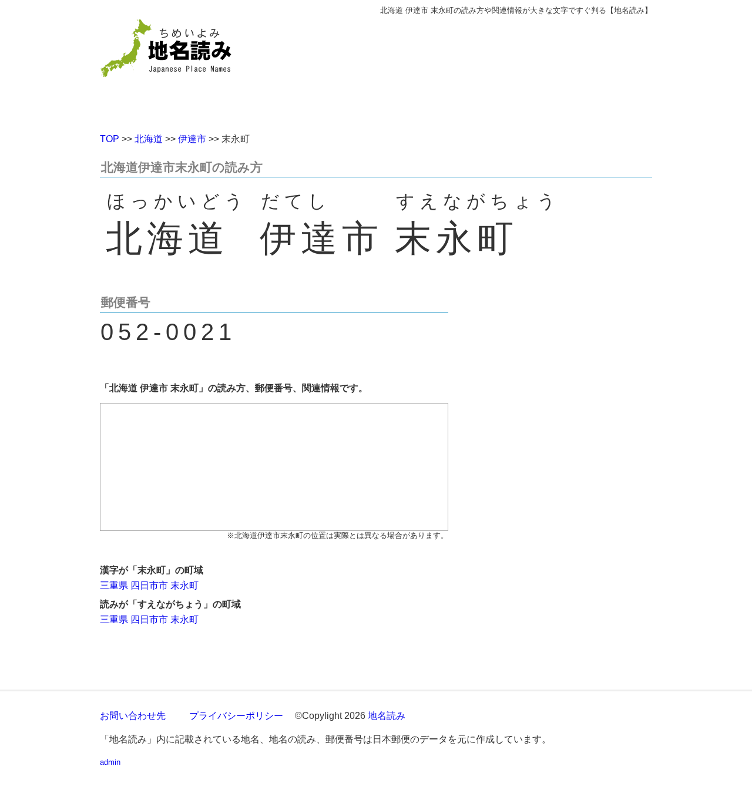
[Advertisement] (461, 69)
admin (110, 762)
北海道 (149, 139)
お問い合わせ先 (133, 716)
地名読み (386, 716)
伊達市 (192, 139)
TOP (109, 139)
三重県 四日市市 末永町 (149, 585)
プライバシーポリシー (236, 716)
